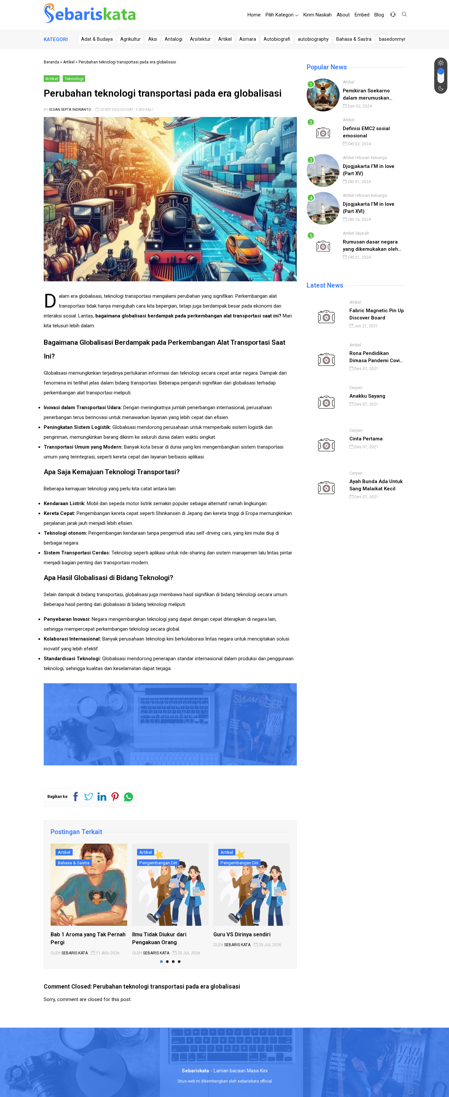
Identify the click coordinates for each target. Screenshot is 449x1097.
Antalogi (173, 39)
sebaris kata (74, 953)
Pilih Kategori (280, 15)
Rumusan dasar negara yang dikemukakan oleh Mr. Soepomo (370, 246)
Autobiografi (277, 39)
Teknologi (73, 78)
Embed (362, 15)
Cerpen (356, 387)
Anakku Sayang (367, 396)
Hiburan (362, 157)
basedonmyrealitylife (401, 39)
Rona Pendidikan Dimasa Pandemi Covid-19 (377, 357)
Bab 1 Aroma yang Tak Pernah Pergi (88, 938)
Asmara (247, 39)
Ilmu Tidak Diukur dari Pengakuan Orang (159, 938)
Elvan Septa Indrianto (70, 109)
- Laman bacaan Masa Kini (225, 1071)
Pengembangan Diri (158, 862)
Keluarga (379, 157)
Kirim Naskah (317, 15)
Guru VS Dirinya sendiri (242, 934)
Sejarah (362, 233)
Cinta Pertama (366, 439)
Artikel (225, 39)
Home (254, 15)
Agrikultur (130, 39)
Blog (379, 15)
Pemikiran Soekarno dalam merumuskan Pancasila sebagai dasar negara (372, 95)
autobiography (313, 39)
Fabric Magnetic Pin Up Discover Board (376, 314)
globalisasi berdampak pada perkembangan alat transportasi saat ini (200, 316)
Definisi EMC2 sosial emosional (366, 132)
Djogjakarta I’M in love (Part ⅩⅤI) (368, 207)
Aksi (152, 39)
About (343, 15)
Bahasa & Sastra (353, 39)
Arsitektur (200, 39)
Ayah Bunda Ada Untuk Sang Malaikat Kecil (376, 485)
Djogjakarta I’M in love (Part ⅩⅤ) (368, 169)
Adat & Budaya (97, 39)
